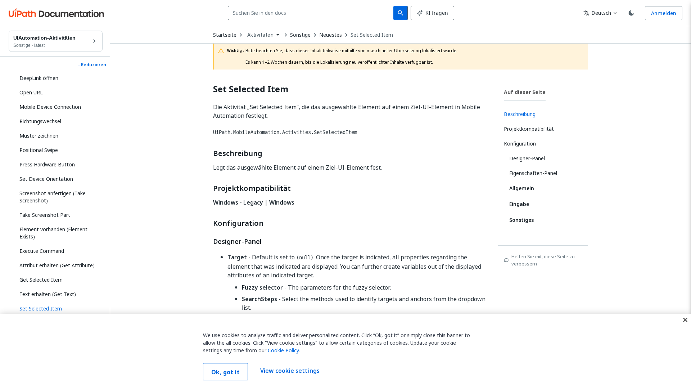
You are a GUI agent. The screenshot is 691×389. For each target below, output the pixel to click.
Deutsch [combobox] (597, 13)
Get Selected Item (41, 279)
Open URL (31, 92)
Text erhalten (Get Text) (47, 294)
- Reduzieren (92, 65)
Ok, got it (225, 372)
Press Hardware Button (47, 164)
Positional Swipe (38, 150)
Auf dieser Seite (525, 92)
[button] (58, 308)
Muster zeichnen (38, 135)
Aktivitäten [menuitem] (260, 35)
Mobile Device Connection (50, 107)
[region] (345, 351)
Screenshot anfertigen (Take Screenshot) (52, 196)
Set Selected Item (372, 34)
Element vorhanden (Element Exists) (53, 232)
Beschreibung (237, 153)
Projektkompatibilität (252, 188)
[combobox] (312, 12)
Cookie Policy (283, 350)
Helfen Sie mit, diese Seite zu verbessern (543, 260)
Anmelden (663, 13)
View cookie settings (290, 371)
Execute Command (41, 251)
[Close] (685, 320)
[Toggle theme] (631, 13)
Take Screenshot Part (44, 215)
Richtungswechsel (40, 121)
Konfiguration (238, 223)
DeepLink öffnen (38, 78)
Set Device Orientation (46, 179)
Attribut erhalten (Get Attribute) (57, 265)
